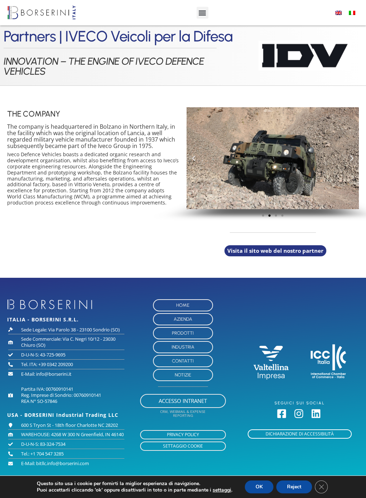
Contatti (183, 361)
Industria (183, 347)
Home (182, 305)
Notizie (183, 375)
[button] (202, 13)
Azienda (183, 319)
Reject (294, 486)
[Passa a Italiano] (352, 12)
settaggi (222, 490)
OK (259, 486)
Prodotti (183, 333)
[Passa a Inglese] (338, 12)
